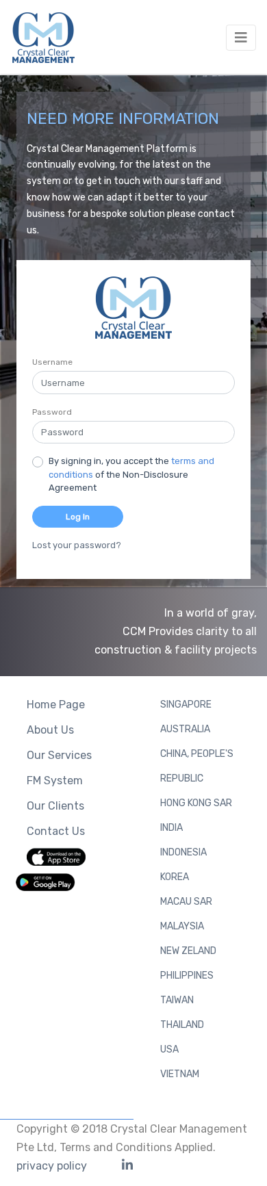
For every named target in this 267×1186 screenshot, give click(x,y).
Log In (78, 516)
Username (52, 362)
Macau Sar (186, 901)
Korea (174, 877)
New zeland (188, 951)
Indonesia (183, 852)
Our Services (59, 755)
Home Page (56, 704)
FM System (55, 780)
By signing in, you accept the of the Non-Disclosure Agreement (131, 474)
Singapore (186, 704)
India (171, 828)
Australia (185, 729)
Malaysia (182, 926)
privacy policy (51, 1165)
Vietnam (179, 1074)
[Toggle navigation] (241, 38)
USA (169, 1049)
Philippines (187, 975)
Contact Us (56, 831)
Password (52, 412)
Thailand (182, 1025)
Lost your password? (76, 545)
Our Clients (55, 805)
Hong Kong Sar (196, 803)
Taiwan (177, 1000)
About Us (50, 729)
